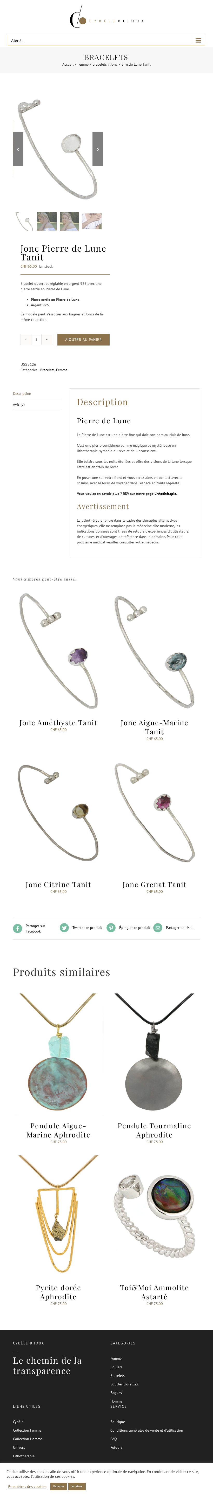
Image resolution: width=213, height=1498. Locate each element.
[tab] (37, 393)
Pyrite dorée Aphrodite (58, 1292)
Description (22, 393)
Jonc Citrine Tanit (58, 884)
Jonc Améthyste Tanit (58, 722)
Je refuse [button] (77, 1486)
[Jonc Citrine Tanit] (58, 754)
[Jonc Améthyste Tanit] (58, 593)
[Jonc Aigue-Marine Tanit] (154, 593)
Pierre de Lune (104, 420)
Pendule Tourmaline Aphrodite (154, 1130)
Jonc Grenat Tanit (155, 884)
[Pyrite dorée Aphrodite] (58, 1157)
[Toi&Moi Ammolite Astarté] (154, 1157)
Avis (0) (19, 404)
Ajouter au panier (83, 339)
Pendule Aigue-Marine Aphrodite (58, 1130)
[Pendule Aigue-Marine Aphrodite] (58, 996)
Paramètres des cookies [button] (27, 1486)
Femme (61, 370)
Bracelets (47, 370)
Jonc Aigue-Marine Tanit (155, 727)
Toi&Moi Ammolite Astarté (154, 1292)
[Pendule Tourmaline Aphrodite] (154, 996)
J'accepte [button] (58, 1486)
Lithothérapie (165, 493)
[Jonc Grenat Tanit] (154, 754)
